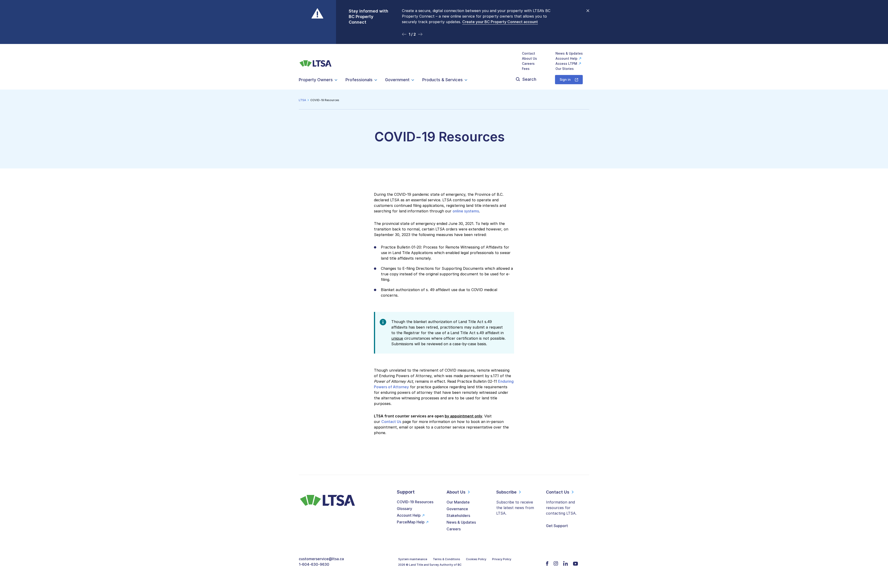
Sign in (565, 79)
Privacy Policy (501, 559)
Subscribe (506, 492)
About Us (529, 58)
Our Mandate (458, 502)
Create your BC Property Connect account (500, 21)
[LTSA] (315, 61)
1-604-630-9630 (314, 564)
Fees (526, 69)
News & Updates (569, 53)
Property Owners (316, 79)
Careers (528, 63)
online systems (466, 211)
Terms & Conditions (446, 559)
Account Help (566, 58)
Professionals (359, 79)
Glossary (404, 508)
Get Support (557, 525)
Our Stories (564, 69)
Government (397, 79)
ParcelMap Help (411, 522)
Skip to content (444, 38)
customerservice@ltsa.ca (321, 558)
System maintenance (412, 559)
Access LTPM (566, 63)
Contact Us (391, 421)
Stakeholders (458, 515)
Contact (528, 53)
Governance (457, 508)
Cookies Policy (476, 559)
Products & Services (442, 79)
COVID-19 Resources (415, 502)
